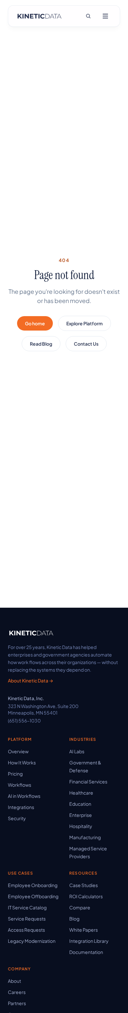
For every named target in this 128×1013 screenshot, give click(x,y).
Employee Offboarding (33, 896)
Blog (74, 919)
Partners (17, 1003)
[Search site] (88, 16)
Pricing (15, 774)
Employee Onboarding (32, 885)
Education (80, 804)
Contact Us (86, 344)
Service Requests (27, 919)
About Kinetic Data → (30, 680)
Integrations (21, 807)
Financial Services (88, 781)
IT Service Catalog (27, 907)
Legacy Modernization (31, 941)
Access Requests (26, 930)
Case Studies (83, 885)
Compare (79, 907)
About (14, 981)
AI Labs (76, 751)
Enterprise (80, 815)
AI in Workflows (24, 796)
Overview (18, 751)
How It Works (22, 762)
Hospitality (80, 826)
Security (17, 818)
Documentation (86, 952)
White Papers (83, 930)
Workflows (19, 785)
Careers (17, 992)
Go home (35, 323)
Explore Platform (84, 323)
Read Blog (41, 344)
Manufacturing (85, 837)
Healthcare (81, 793)
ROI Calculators (86, 896)
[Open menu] (105, 16)
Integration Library (89, 941)
